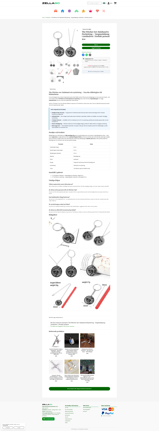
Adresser (85, 411)
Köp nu (96, 44)
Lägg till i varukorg (96, 48)
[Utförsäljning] (103, 11)
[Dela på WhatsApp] (86, 55)
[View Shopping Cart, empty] (115, 3)
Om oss (66, 407)
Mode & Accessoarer (86, 52)
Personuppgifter (86, 409)
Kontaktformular (49, 419)
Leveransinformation (69, 413)
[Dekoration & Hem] (62, 11)
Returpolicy (67, 415)
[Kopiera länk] (90, 55)
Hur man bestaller (69, 409)
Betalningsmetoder (69, 411)
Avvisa (19, 427)
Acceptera (8, 427)
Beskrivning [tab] (52, 89)
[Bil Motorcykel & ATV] (56, 11)
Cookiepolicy (67, 420)
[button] (77, 31)
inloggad (60, 326)
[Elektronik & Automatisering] (69, 11)
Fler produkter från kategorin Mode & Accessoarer (79, 388)
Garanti (66, 417)
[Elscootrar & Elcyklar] (76, 11)
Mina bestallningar (87, 407)
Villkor (66, 422)
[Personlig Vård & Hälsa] (97, 11)
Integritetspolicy (68, 419)
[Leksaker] (83, 11)
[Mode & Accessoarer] (90, 11)
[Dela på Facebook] (83, 55)
